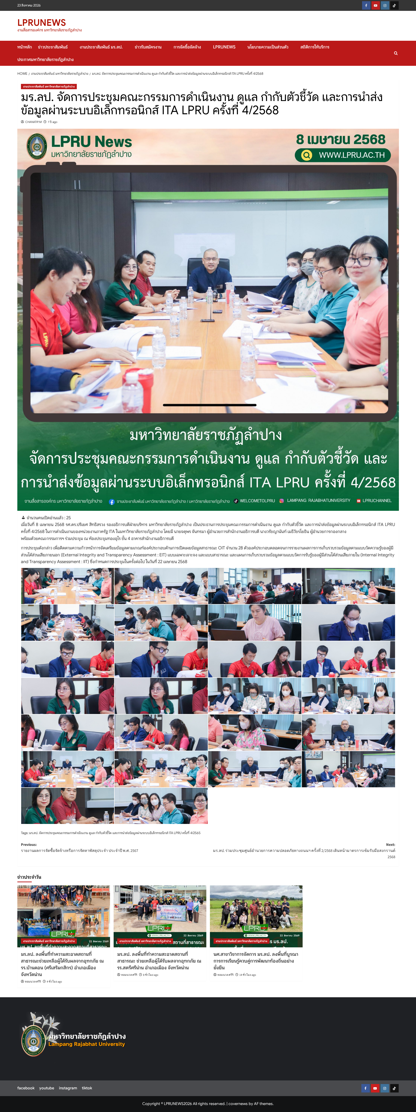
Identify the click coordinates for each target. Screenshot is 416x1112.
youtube (46, 1088)
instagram (68, 1088)
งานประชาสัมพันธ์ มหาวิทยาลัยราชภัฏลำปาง (49, 86)
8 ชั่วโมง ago (150, 975)
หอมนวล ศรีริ (33, 982)
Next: (304, 851)
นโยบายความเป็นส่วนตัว (267, 47)
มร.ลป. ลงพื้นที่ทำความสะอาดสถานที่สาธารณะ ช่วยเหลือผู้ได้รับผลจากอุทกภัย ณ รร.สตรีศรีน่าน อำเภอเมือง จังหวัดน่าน (159, 961)
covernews (238, 1103)
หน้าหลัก (24, 47)
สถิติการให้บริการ (314, 47)
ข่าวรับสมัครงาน (148, 47)
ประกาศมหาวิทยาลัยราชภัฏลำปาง (45, 59)
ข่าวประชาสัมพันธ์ (53, 47)
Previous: (79, 848)
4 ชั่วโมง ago (54, 982)
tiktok (87, 1088)
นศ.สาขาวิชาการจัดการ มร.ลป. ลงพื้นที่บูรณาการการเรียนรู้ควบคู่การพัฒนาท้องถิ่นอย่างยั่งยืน (256, 961)
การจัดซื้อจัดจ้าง (187, 47)
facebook (25, 1088)
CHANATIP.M (33, 122)
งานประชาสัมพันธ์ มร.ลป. (101, 47)
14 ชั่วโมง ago (247, 975)
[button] (396, 53)
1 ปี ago (52, 122)
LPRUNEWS (41, 22)
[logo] (73, 1037)
